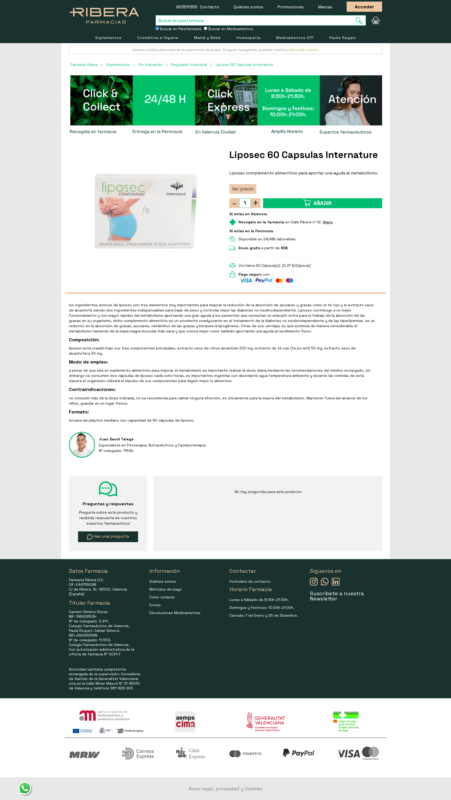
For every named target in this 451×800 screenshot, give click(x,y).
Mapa (328, 222)
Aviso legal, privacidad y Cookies (226, 789)
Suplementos (108, 37)
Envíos (155, 605)
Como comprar (162, 597)
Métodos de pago (165, 589)
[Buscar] (360, 20)
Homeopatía (248, 37)
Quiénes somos (248, 7)
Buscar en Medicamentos (230, 28)
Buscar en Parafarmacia (180, 28)
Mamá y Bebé (207, 37)
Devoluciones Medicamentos (174, 612)
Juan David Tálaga (116, 439)
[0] (375, 20)
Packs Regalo (342, 37)
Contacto (209, 7)
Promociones (291, 7)
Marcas (325, 7)
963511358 (186, 7)
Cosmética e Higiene (158, 37)
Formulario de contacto (250, 581)
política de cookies (302, 50)
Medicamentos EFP (295, 37)
